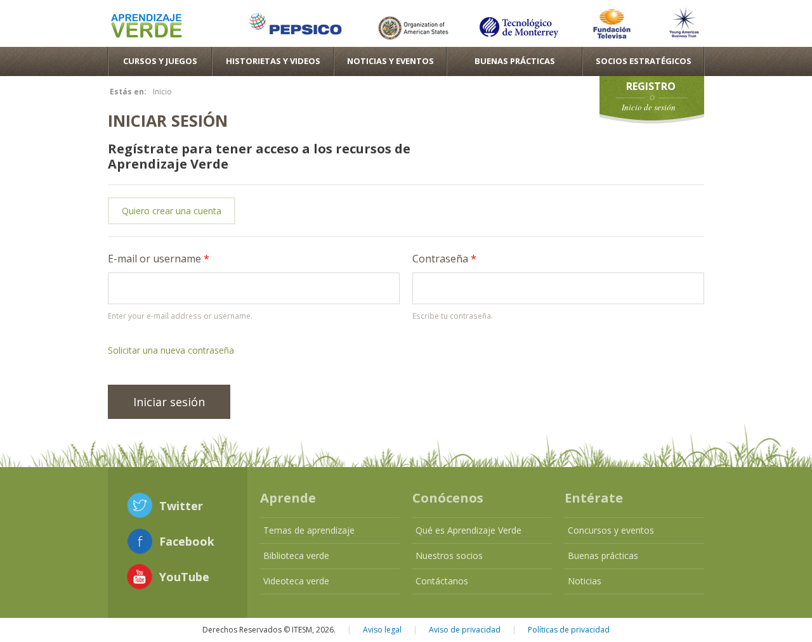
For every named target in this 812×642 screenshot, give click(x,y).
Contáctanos (442, 581)
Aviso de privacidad (465, 629)
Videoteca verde (296, 581)
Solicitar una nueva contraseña (171, 350)
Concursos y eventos (611, 530)
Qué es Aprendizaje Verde (468, 530)
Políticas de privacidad (569, 629)
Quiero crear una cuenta (171, 211)
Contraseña (444, 259)
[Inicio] (147, 27)
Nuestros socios (449, 555)
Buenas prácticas (603, 555)
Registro (651, 86)
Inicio (162, 91)
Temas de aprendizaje (309, 530)
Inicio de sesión (649, 107)
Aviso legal (382, 629)
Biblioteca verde (296, 555)
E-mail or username (158, 259)
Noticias (584, 581)
